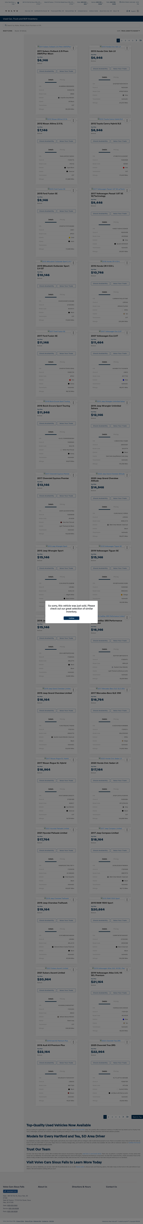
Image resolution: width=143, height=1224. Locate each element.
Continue (71, 618)
